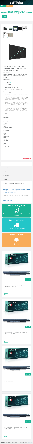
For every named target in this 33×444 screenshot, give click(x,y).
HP (16, 283)
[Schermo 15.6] (5, 29)
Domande (5, 164)
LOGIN (10, 185)
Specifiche (5, 171)
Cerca (4, 16)
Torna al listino (27, 158)
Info (5, 294)
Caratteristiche (6, 175)
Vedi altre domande (7, 200)
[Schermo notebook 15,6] (16, 52)
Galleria (5, 179)
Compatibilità (6, 168)
